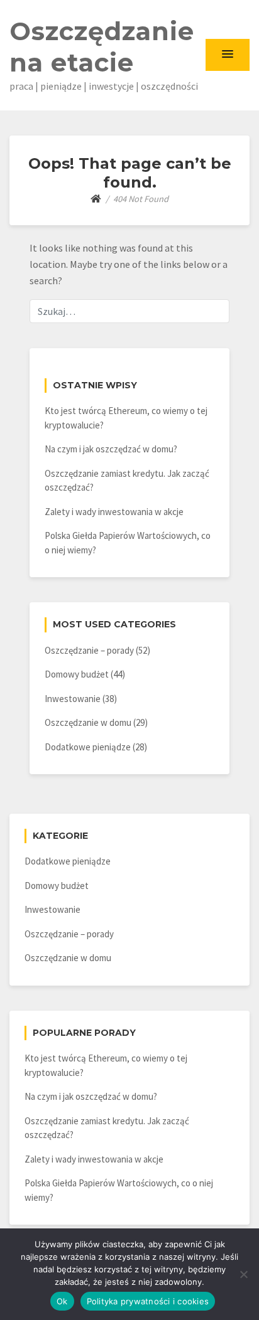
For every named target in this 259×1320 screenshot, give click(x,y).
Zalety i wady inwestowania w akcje (114, 512)
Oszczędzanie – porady (89, 650)
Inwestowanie (73, 699)
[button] (227, 54)
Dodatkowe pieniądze (88, 747)
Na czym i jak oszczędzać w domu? (111, 449)
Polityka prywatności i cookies (148, 1301)
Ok (62, 1301)
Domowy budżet (77, 674)
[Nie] (243, 1274)
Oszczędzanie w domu (88, 722)
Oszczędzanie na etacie (101, 47)
